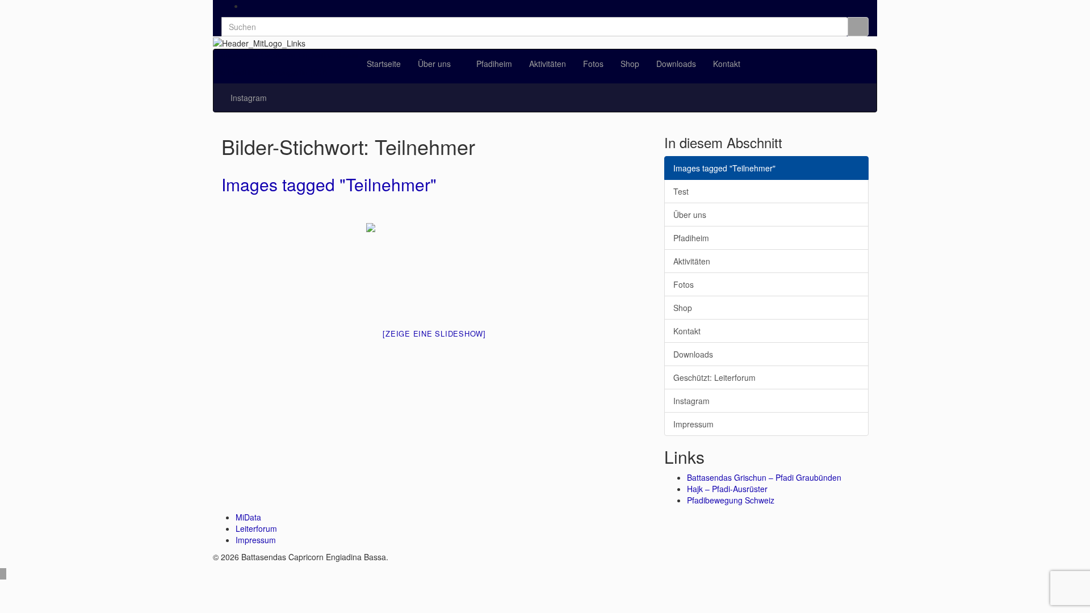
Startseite (384, 63)
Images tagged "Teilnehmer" (329, 184)
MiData (248, 517)
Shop (630, 63)
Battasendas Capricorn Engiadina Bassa (285, 55)
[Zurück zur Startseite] (309, 42)
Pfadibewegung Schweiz (730, 500)
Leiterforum (256, 528)
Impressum (693, 424)
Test (681, 191)
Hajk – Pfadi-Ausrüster (727, 488)
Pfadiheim (494, 63)
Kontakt (726, 63)
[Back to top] (3, 574)
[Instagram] (247, 5)
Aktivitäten (547, 63)
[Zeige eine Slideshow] (434, 333)
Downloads (676, 63)
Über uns (435, 63)
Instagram (248, 97)
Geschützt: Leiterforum (714, 377)
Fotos (593, 63)
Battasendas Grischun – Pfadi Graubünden (764, 477)
